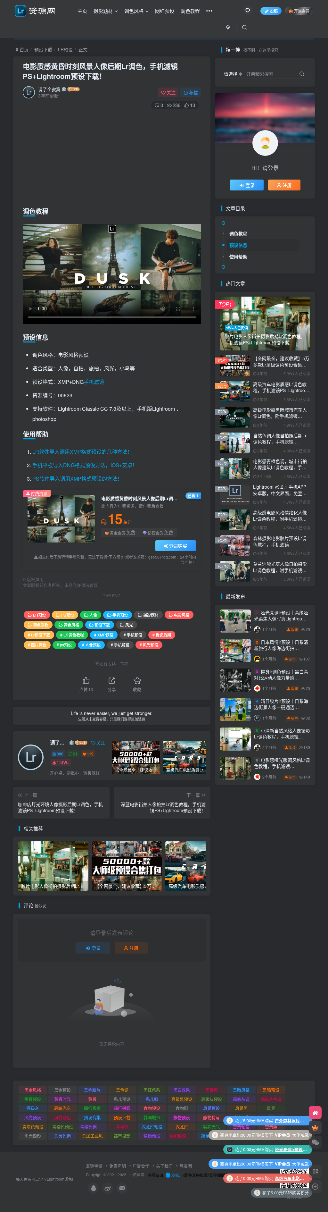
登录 (96, 948)
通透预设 (152, 1135)
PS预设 (67, 615)
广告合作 (141, 1166)
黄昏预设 (32, 1099)
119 (90, 753)
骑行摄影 (122, 1108)
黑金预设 (62, 1090)
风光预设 (32, 1117)
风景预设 (211, 1108)
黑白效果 (181, 1090)
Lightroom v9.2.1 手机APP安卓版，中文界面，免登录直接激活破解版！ (280, 493)
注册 (133, 948)
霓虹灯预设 (152, 1127)
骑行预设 (92, 1108)
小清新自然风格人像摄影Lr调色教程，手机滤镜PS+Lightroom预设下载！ (282, 736)
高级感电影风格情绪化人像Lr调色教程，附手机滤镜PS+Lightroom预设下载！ (280, 518)
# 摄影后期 (161, 634)
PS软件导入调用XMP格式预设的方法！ (77, 478)
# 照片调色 (37, 644)
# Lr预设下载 (39, 634)
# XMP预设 (103, 634)
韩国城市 (152, 1117)
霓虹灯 (182, 1127)
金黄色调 (62, 1135)
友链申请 (94, 1166)
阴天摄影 (32, 1135)
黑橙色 (211, 1090)
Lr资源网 (136, 1174)
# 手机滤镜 (120, 644)
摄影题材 (103, 10)
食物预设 (152, 1108)
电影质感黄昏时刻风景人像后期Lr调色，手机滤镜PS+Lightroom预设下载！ (100, 71)
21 (75, 753)
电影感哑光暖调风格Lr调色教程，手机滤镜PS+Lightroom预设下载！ (282, 766)
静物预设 (181, 1117)
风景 (271, 1108)
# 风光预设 (149, 644)
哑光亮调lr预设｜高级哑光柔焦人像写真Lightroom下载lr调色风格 (281, 618)
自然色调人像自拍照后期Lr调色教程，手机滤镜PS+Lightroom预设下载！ (280, 441)
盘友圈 (185, 1166)
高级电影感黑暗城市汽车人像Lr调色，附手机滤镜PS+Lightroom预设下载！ (280, 416)
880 (60, 753)
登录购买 (178, 546)
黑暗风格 (241, 1090)
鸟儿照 (152, 1099)
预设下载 (43, 49)
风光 (129, 624)
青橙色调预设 (92, 1127)
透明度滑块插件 (182, 1135)
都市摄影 (122, 1135)
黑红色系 (152, 1090)
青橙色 (122, 1127)
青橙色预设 (62, 1127)
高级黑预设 (181, 1099)
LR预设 (65, 49)
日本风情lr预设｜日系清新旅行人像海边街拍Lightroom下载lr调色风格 (281, 648)
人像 (93, 615)
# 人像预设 (91, 644)
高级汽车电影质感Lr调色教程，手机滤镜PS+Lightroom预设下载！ (281, 390)
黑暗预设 (271, 1090)
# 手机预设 (133, 634)
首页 (23, 49)
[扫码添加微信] (315, 1142)
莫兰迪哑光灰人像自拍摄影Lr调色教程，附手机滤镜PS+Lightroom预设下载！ (280, 569)
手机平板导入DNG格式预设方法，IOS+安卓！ (84, 465)
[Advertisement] (112, 156)
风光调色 (62, 1117)
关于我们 (164, 1166)
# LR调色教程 (72, 634)
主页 (82, 10)
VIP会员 (282, 1135)
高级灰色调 (271, 1099)
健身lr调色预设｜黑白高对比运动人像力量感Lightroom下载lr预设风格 (281, 677)
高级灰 (33, 1108)
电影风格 (181, 615)
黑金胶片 (92, 1090)
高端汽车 (62, 1108)
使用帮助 (238, 256)
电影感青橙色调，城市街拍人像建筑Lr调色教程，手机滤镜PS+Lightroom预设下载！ (280, 470)
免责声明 (117, 1166)
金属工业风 (92, 1135)
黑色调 (122, 1090)
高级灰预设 (211, 1099)
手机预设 (120, 615)
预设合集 (92, 1117)
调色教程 (190, 10)
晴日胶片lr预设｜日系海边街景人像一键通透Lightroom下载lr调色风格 (281, 707)
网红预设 (164, 10)
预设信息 (238, 245)
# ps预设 (64, 644)
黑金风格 (32, 1090)
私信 (193, 92)
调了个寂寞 (49, 89)
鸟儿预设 (122, 1099)
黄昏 (92, 1099)
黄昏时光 (62, 1099)
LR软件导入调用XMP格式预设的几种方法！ (82, 451)
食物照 (182, 1108)
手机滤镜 (94, 381)
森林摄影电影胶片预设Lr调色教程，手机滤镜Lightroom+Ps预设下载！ (280, 544)
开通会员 (301, 10)
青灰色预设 (32, 1127)
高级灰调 (241, 1099)
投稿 (274, 10)
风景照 (241, 1108)
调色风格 (134, 10)
